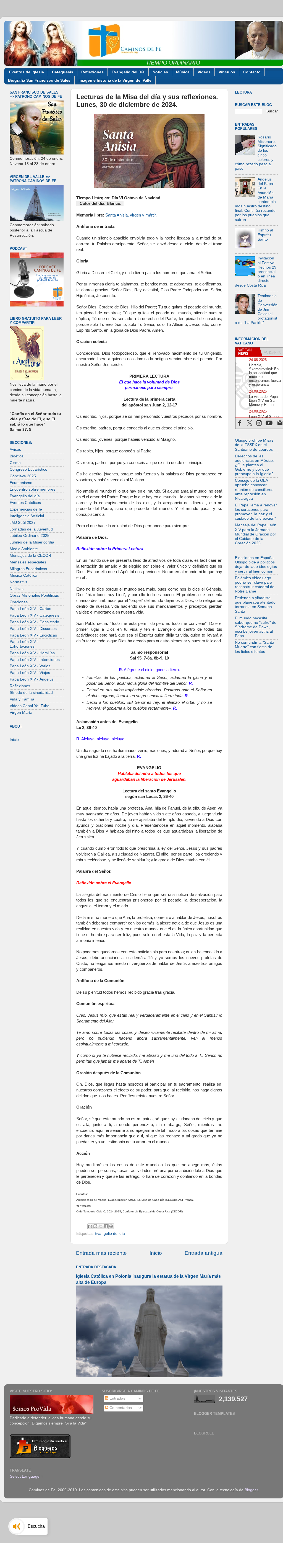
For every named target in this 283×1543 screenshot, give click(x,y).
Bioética (16, 456)
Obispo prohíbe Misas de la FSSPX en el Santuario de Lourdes (254, 444)
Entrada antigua (203, 1253)
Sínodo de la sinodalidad (31, 693)
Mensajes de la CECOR (30, 555)
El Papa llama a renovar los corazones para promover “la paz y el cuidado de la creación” (256, 512)
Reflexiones (92, 72)
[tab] (247, 351)
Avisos (15, 449)
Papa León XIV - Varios (30, 666)
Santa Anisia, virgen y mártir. (131, 215)
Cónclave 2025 (23, 476)
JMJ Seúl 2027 (23, 523)
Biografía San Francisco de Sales (39, 80)
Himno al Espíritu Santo (265, 234)
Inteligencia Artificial (27, 516)
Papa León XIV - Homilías (32, 653)
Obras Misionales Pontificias (34, 595)
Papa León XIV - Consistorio (34, 622)
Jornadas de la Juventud (31, 529)
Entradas (116, 1398)
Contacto (252, 72)
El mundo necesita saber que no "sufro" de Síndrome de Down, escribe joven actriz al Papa (255, 627)
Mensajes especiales (28, 562)
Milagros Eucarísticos (28, 569)
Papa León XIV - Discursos (33, 629)
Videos (204, 72)
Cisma (15, 463)
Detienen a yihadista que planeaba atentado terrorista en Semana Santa (255, 605)
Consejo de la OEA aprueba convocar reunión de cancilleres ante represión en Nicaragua (254, 489)
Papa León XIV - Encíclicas (33, 635)
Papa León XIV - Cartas (30, 609)
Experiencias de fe (26, 509)
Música (183, 72)
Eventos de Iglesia (26, 72)
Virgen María (21, 712)
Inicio (156, 1253)
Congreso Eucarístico (28, 469)
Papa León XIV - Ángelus (32, 679)
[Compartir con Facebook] (106, 1226)
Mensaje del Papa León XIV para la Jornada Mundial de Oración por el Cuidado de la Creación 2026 (255, 534)
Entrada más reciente (101, 1253)
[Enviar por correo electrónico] (90, 1226)
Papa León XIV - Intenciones (35, 660)
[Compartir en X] (100, 1226)
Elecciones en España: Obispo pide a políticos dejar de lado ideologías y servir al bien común (256, 564)
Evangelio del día (110, 1234)
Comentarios (120, 1408)
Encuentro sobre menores (32, 489)
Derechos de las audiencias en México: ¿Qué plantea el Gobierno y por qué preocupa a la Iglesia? (254, 465)
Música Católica (23, 575)
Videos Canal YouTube (29, 706)
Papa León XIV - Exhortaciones (24, 644)
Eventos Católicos (25, 503)
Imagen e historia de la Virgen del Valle (114, 80)
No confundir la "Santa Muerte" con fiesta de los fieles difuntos (254, 646)
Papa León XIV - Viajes (30, 673)
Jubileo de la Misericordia (32, 542)
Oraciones (19, 602)
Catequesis (62, 72)
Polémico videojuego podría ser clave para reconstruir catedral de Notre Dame (254, 585)
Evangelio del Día (128, 72)
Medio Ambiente (24, 549)
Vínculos (227, 72)
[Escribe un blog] (95, 1226)
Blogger (251, 1490)
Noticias (160, 72)
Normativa (19, 582)
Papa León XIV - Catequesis (34, 615)
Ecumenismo (21, 483)
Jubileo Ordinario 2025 (29, 536)
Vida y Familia (22, 699)
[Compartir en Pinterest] (111, 1226)
